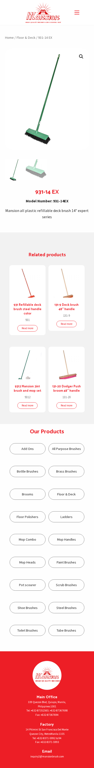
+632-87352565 (40, 710)
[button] (81, 56)
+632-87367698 (59, 710)
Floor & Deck (25, 37)
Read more (27, 328)
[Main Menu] (76, 12)
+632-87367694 (50, 715)
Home (9, 37)
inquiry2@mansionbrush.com (47, 756)
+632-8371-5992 (46, 738)
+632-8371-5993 (49, 742)
